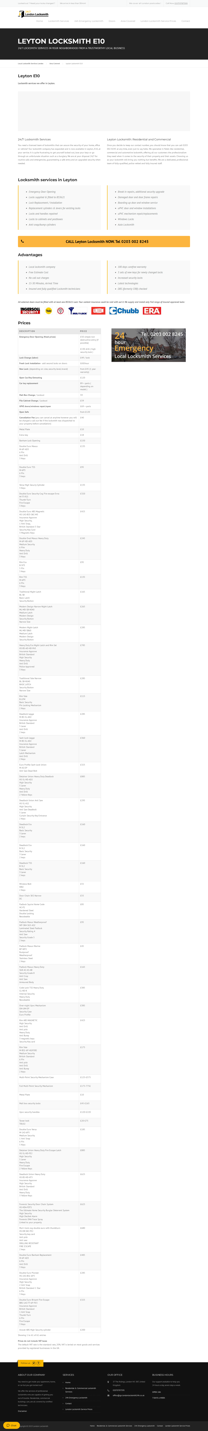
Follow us (25, 1363)
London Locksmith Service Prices (158, 21)
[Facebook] (38, 1363)
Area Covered (128, 21)
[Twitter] (34, 1363)
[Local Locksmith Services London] (33, 14)
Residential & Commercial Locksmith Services (80, 1390)
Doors (112, 21)
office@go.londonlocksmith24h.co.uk (128, 1395)
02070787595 (181, 3)
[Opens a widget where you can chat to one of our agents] (11, 1425)
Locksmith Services (58, 21)
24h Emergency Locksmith (88, 21)
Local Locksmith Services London (30, 63)
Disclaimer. (22, 1411)
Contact (186, 21)
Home (39, 21)
